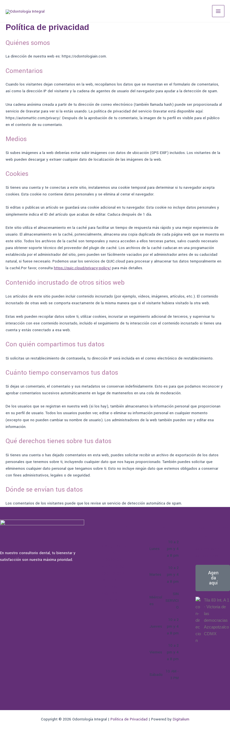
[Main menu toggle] (218, 11)
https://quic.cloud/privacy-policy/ (82, 268)
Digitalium (181, 719)
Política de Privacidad (129, 719)
